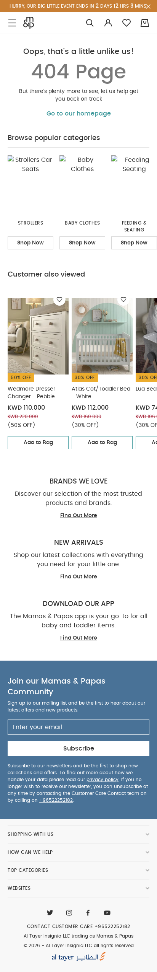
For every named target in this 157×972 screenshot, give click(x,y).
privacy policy (103, 779)
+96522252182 (56, 800)
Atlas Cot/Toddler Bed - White (101, 392)
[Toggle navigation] (12, 23)
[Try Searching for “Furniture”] (90, 23)
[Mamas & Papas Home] (28, 23)
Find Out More (78, 515)
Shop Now (30, 243)
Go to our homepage (78, 114)
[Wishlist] (59, 299)
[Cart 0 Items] (144, 23)
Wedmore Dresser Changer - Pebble (31, 392)
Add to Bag (38, 442)
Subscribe (78, 749)
